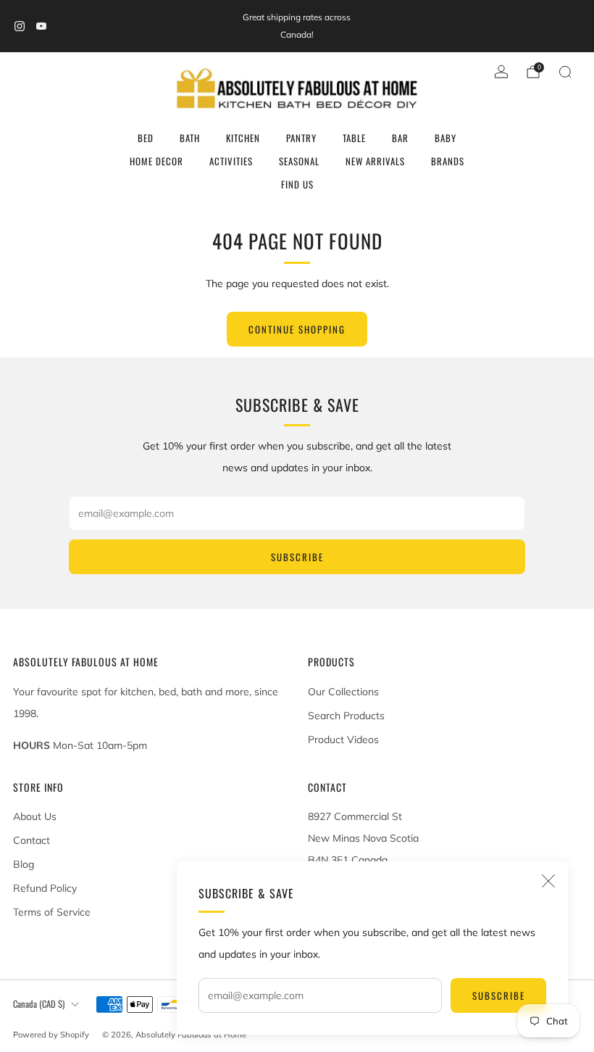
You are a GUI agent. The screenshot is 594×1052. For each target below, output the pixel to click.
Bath (190, 138)
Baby (445, 138)
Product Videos (343, 739)
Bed (146, 138)
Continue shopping (297, 329)
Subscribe (498, 995)
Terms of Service (52, 912)
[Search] (565, 72)
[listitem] (296, 26)
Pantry (301, 138)
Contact (31, 840)
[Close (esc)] (548, 880)
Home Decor (156, 161)
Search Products (346, 715)
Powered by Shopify (51, 1035)
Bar (400, 138)
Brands (447, 161)
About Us (35, 816)
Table (354, 138)
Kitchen (243, 138)
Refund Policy (45, 888)
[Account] (501, 72)
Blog (23, 864)
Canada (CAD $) (38, 1004)
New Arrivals (375, 161)
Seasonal (299, 161)
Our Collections (343, 691)
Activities (231, 161)
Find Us (297, 184)
